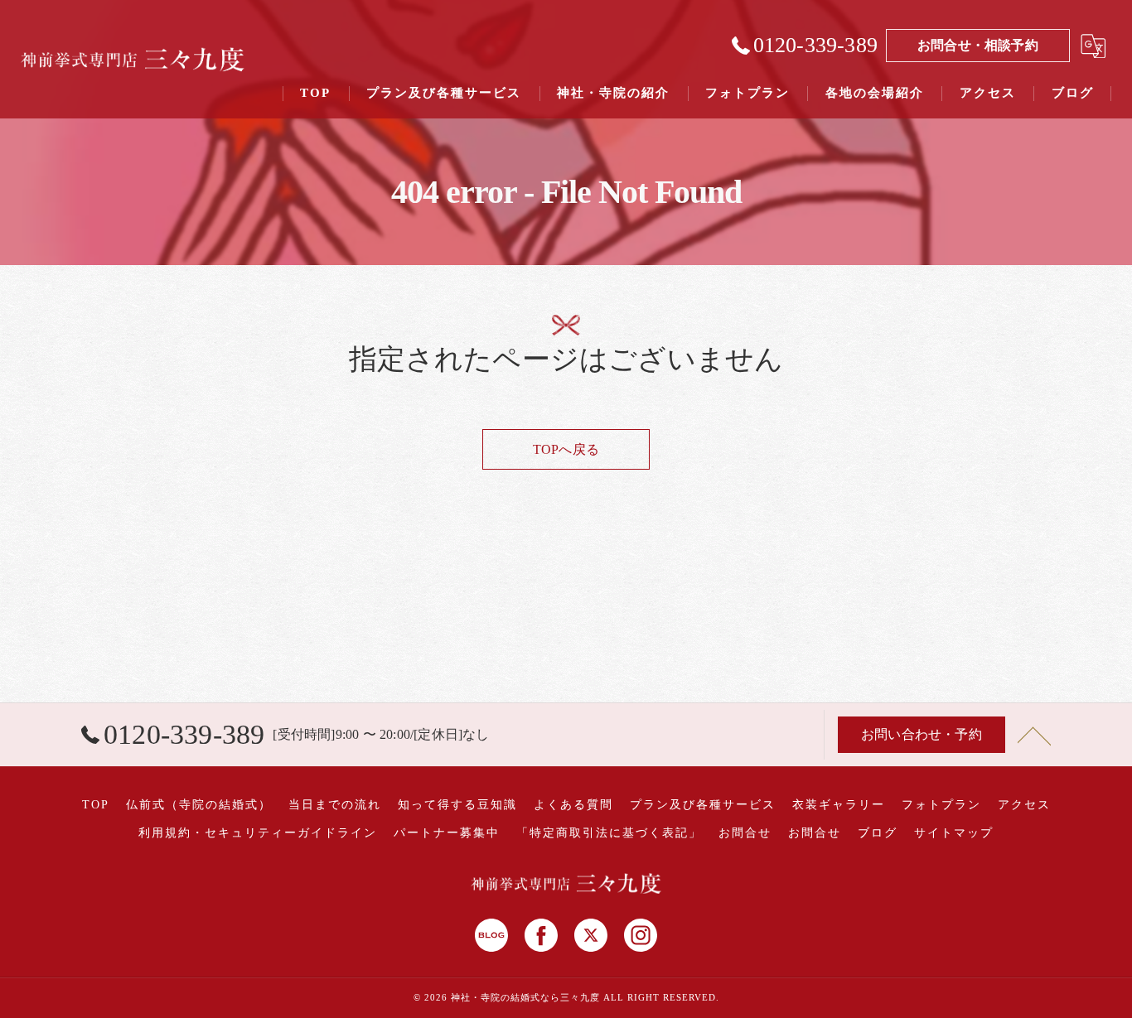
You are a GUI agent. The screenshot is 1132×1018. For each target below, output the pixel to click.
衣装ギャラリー (838, 804)
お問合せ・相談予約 (977, 45)
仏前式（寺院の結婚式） (199, 804)
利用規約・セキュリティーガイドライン (257, 833)
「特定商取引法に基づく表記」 (609, 833)
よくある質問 (573, 804)
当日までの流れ (334, 804)
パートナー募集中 (447, 833)
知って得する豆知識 (457, 804)
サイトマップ (954, 833)
